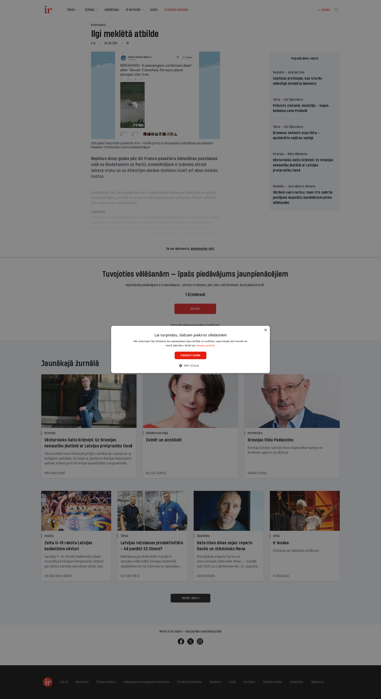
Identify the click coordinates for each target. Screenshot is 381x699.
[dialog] (190, 349)
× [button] (265, 330)
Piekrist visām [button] (190, 355)
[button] (190, 365)
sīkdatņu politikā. (205, 345)
